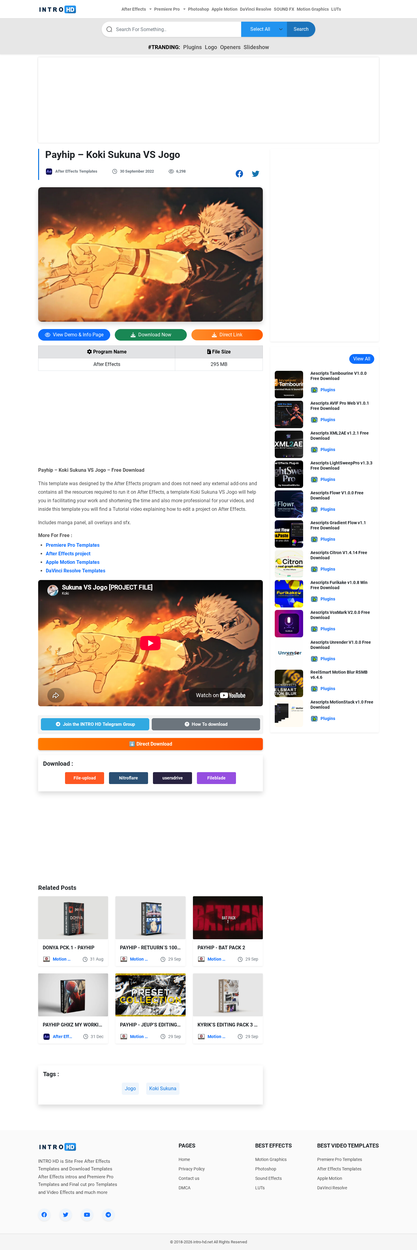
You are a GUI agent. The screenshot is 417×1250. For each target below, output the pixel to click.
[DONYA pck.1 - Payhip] (73, 917)
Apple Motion (329, 1178)
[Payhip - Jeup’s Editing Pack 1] (150, 994)
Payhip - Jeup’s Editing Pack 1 (157, 1025)
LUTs (260, 1187)
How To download (209, 724)
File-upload (85, 777)
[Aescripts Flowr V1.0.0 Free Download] (289, 504)
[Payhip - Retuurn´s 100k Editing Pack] (150, 917)
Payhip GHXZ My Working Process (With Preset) (103, 1025)
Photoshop (265, 1168)
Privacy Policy (192, 1168)
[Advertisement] (208, 100)
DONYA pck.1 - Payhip (68, 948)
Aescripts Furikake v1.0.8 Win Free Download (339, 585)
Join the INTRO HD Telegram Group (99, 724)
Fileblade (216, 777)
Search (301, 29)
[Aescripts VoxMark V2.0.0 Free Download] (289, 623)
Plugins (192, 47)
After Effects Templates (76, 171)
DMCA (184, 1187)
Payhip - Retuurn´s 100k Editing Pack (166, 948)
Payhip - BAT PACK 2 (221, 948)
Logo (211, 47)
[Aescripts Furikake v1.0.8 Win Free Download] (289, 593)
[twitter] (66, 1215)
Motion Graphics (63, 959)
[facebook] (44, 1215)
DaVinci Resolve (332, 1187)
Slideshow (256, 47)
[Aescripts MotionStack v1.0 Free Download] (289, 713)
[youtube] (87, 1215)
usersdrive (172, 777)
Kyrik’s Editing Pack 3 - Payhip (236, 1025)
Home (184, 1159)
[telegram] (108, 1215)
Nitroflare (128, 777)
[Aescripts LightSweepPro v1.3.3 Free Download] (289, 474)
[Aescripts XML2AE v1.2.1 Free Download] (289, 444)
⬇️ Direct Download (150, 744)
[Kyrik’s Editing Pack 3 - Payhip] (228, 994)
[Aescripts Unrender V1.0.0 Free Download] (289, 653)
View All (361, 359)
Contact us (189, 1178)
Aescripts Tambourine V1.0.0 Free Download (338, 376)
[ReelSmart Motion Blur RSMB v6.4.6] (289, 683)
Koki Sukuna (162, 1088)
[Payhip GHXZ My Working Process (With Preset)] (73, 994)
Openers (230, 47)
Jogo (130, 1088)
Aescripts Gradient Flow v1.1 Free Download (338, 525)
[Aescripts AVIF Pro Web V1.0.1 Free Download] (289, 414)
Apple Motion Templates (73, 562)
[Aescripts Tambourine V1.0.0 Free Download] (289, 384)
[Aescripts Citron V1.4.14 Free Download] (289, 563)
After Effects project (68, 554)
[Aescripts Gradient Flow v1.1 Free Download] (289, 533)
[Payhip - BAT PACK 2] (228, 917)
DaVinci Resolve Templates (75, 571)
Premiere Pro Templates (73, 545)
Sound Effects (268, 1178)
